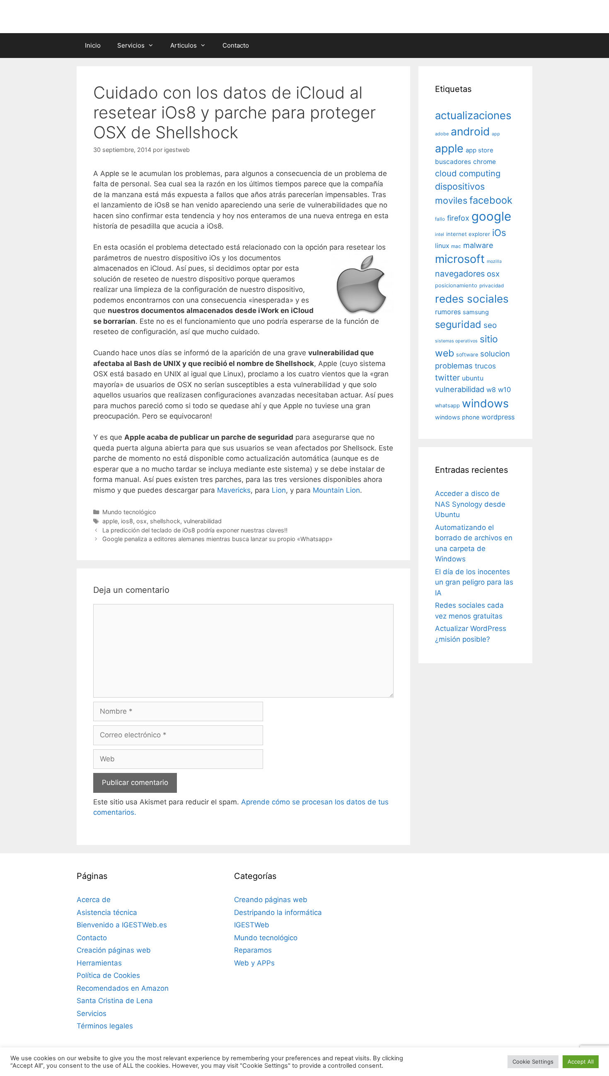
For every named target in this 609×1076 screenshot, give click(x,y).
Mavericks (234, 490)
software (467, 354)
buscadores (453, 162)
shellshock (165, 521)
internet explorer (468, 234)
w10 (504, 389)
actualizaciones (473, 115)
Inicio (93, 45)
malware (478, 245)
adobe (442, 134)
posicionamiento (456, 285)
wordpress (498, 417)
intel (439, 234)
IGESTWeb (251, 925)
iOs (499, 232)
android (470, 131)
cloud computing (467, 173)
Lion (279, 490)
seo (490, 325)
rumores (448, 312)
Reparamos (253, 950)
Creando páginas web (270, 899)
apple (110, 521)
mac (456, 246)
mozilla (494, 261)
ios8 (127, 521)
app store (479, 150)
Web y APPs (254, 963)
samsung (476, 312)
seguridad (458, 324)
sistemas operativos (456, 341)
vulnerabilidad (203, 521)
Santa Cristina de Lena (115, 1001)
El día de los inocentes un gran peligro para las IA (474, 582)
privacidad (491, 286)
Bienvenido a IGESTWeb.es (122, 925)
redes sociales (472, 298)
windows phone (457, 417)
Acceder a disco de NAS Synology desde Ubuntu (470, 504)
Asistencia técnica (107, 912)
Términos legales (105, 1026)
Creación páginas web (114, 950)
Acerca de (94, 899)
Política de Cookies (108, 975)
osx (141, 521)
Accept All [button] (581, 1061)
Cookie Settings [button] (532, 1061)
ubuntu (472, 378)
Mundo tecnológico (129, 511)
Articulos (183, 45)
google (491, 216)
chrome (484, 162)
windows (485, 403)
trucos (485, 365)
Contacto (235, 45)
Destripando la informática (278, 912)
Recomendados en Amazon (123, 988)
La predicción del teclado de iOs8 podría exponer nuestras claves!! (195, 530)
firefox (458, 218)
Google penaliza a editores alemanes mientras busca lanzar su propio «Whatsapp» (217, 538)
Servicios (131, 45)
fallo (440, 219)
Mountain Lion (336, 490)
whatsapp (447, 405)
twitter (447, 378)
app (496, 134)
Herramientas (99, 963)
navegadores (460, 274)
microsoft (460, 259)
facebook (490, 200)
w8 (491, 389)
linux (442, 246)
